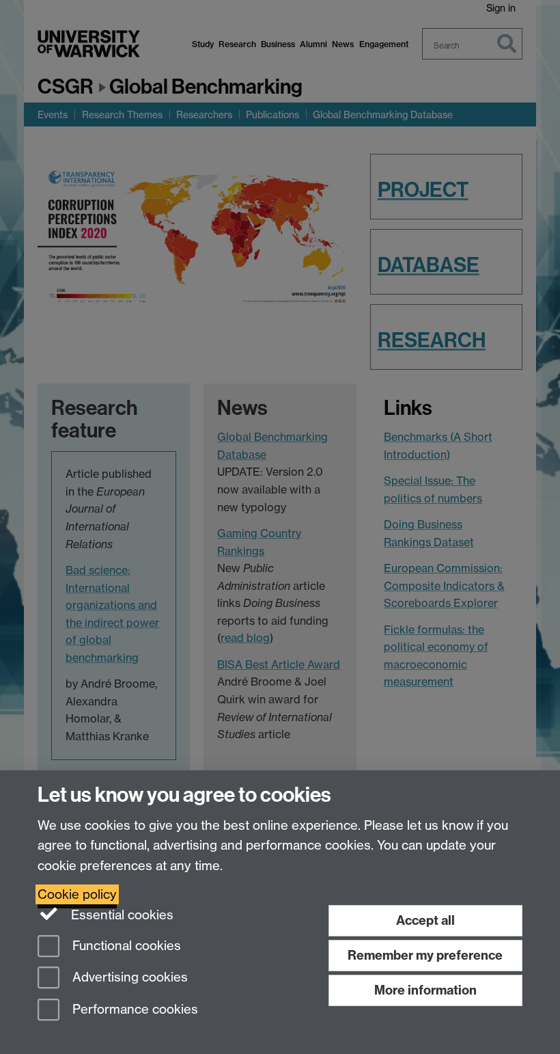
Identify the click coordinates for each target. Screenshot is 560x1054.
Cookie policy (77, 894)
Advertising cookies (128, 978)
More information (425, 990)
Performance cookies (133, 1010)
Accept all (425, 920)
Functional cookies (125, 946)
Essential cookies (120, 915)
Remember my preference (425, 955)
